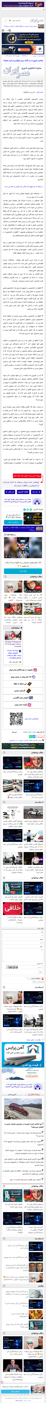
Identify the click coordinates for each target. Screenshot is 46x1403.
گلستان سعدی (19, 690)
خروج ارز (20, 740)
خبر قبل (11, 491)
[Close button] (44, 1382)
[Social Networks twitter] (27, 509)
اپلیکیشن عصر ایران (31, 718)
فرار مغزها (32, 740)
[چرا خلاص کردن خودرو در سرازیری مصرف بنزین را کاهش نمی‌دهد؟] (23, 1108)
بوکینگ (34, 982)
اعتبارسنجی (41, 982)
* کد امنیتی (40, 964)
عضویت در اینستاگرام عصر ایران (21, 670)
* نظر (41, 947)
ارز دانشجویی (13, 740)
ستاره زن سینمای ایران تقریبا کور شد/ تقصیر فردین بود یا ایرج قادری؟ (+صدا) (17, 500)
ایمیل (41, 939)
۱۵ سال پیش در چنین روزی (21, 676)
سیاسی (34, 56)
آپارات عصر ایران (21, 704)
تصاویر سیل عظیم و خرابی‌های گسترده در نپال (25, 1180)
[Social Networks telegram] (24, 509)
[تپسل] (5, 535)
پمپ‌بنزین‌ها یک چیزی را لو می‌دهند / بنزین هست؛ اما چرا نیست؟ (13, 644)
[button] (6, 30)
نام (42, 932)
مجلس (26, 740)
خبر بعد (35, 491)
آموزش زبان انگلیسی (21, 697)
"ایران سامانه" (19, 1401)
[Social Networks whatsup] (30, 509)
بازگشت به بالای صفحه (34, 1040)
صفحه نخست (41, 56)
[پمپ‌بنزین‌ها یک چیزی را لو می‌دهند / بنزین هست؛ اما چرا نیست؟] (13, 635)
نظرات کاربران (23, 491)
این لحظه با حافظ (20, 683)
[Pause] (6, 556)
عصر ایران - (39, 92)
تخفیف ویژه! (15, 1391)
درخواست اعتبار (13, 522)
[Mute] (9, 556)
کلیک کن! (23, 571)
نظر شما (41, 928)
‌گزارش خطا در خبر (40, 737)
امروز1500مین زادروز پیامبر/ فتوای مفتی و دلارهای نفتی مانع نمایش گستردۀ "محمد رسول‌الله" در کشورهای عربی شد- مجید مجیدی (23, 1162)
